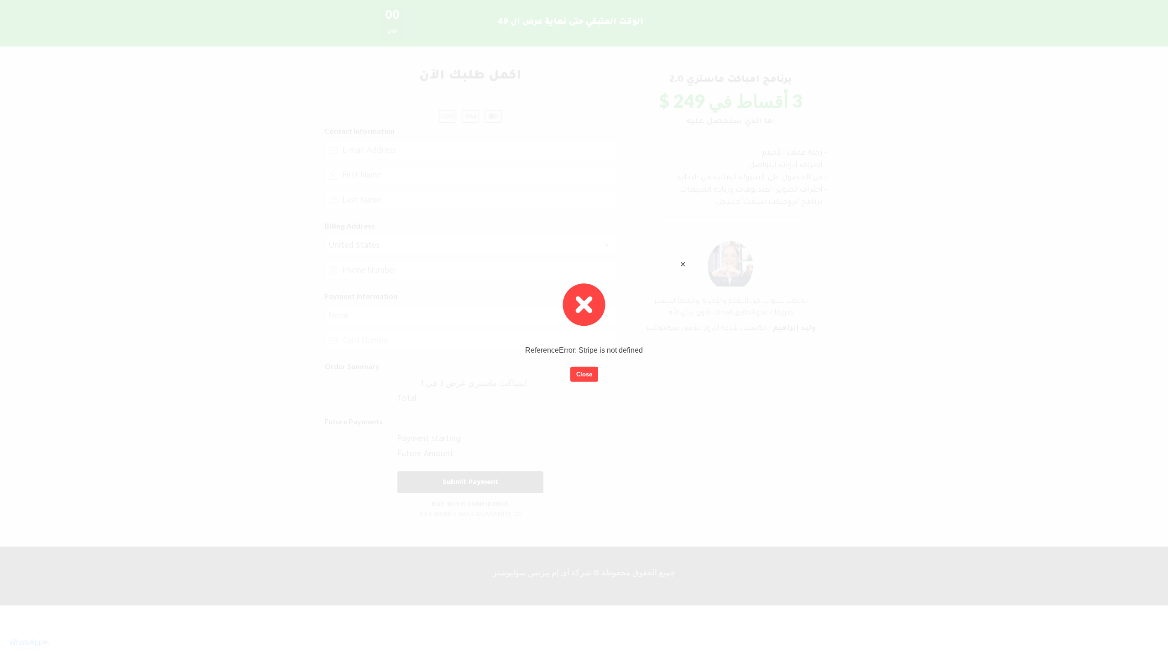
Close (584, 373)
